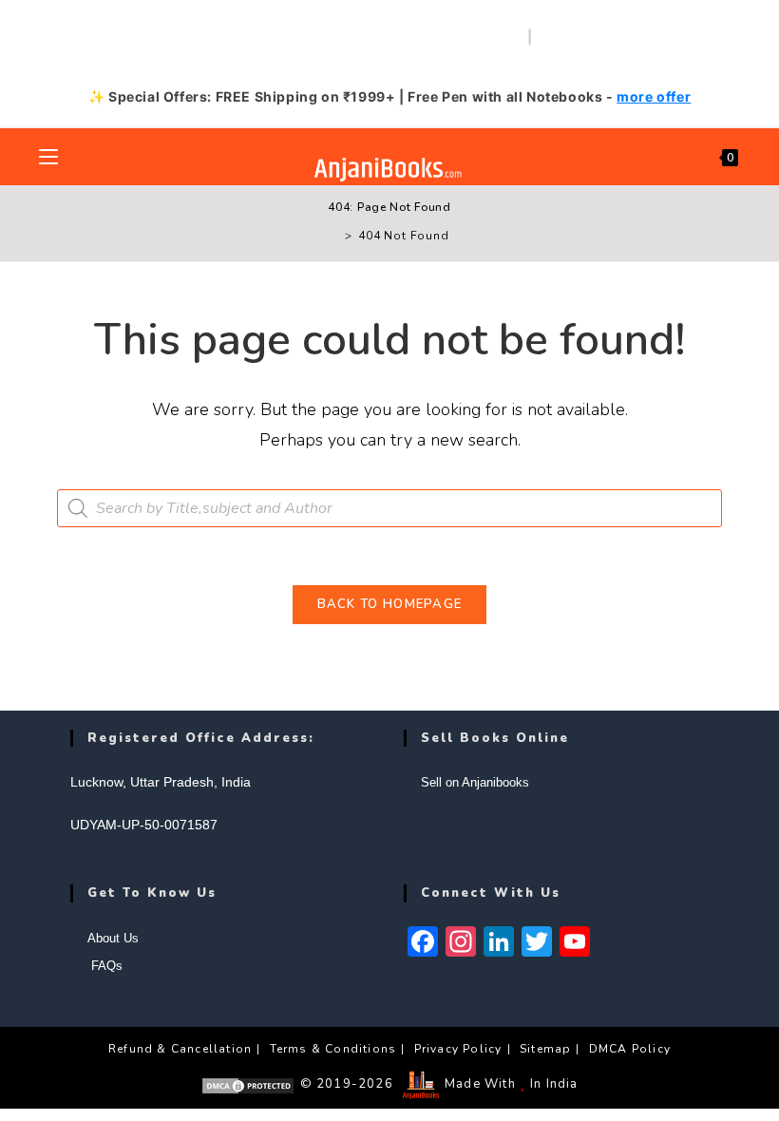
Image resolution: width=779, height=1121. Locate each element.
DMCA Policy (630, 1048)
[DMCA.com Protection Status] (247, 1084)
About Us (113, 938)
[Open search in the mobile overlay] (389, 508)
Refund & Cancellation (180, 1048)
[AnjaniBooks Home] (390, 168)
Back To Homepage (390, 604)
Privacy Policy (458, 1048)
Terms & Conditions (333, 1048)
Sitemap (545, 1048)
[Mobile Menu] (48, 156)
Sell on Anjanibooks (475, 782)
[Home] (334, 235)
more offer (654, 96)
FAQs (105, 966)
